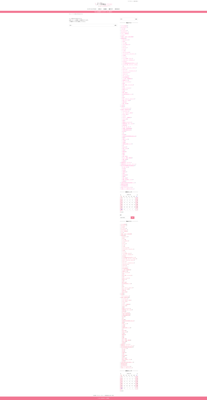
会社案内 (94, 395)
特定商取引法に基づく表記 (109, 395)
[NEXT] (137, 195)
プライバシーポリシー (100, 395)
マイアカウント (130, 1)
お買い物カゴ (136, 1)
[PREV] (121, 195)
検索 (115, 25)
